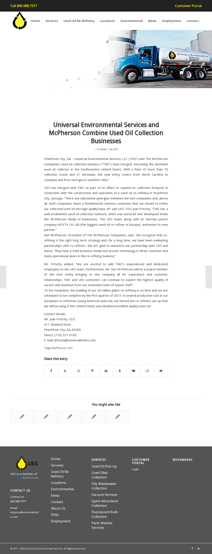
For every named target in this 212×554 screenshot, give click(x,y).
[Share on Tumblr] (119, 371)
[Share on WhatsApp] (78, 371)
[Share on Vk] (133, 371)
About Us (58, 508)
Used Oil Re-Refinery (60, 473)
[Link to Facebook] (192, 548)
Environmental (62, 489)
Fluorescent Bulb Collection (105, 514)
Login (135, 469)
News (103, 149)
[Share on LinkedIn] (106, 371)
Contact (57, 502)
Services (57, 465)
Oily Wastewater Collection (104, 485)
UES (115, 149)
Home (55, 459)
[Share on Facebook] (51, 371)
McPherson (59, 348)
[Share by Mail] (161, 371)
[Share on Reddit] (147, 371)
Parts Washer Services (102, 525)
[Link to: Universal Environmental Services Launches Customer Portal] (70, 416)
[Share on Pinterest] (92, 371)
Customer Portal (188, 6)
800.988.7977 (18, 501)
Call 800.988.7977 (23, 6)
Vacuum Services (104, 494)
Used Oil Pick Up (104, 466)
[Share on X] (65, 371)
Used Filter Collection (100, 475)
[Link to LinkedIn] (198, 548)
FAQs (55, 514)
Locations (58, 482)
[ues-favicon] (19, 20)
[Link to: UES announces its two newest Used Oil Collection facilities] (46, 416)
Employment (60, 521)
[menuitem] (187, 6)
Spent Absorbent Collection (105, 503)
